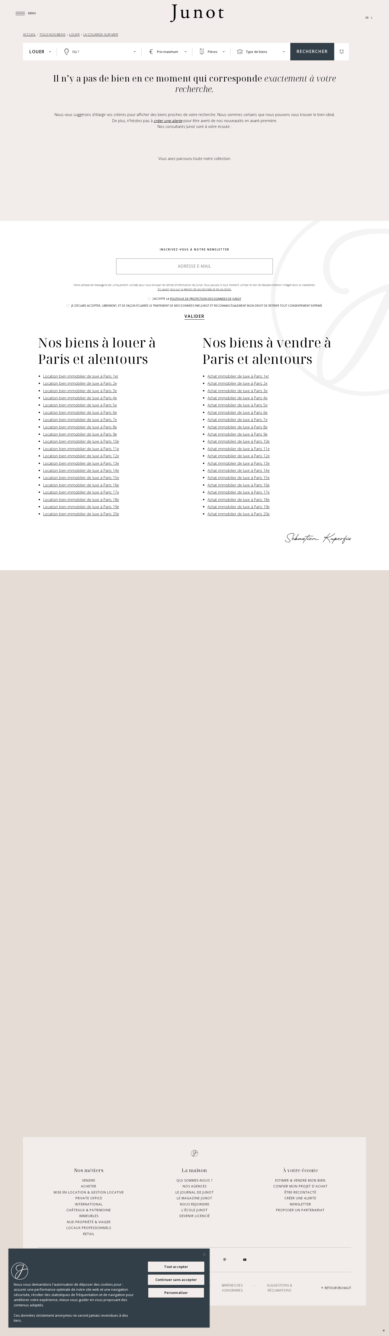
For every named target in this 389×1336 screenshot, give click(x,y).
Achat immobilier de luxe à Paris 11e (238, 448)
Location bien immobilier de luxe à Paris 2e (80, 383)
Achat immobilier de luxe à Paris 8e (237, 427)
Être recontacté (300, 1192)
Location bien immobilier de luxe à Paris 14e (81, 470)
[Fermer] (204, 1254)
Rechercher (312, 51)
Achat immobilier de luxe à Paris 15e (238, 477)
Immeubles (88, 1216)
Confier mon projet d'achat (300, 1186)
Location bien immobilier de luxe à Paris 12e (81, 455)
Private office (88, 1198)
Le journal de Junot (194, 1192)
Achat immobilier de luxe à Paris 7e (237, 419)
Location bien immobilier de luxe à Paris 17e (81, 492)
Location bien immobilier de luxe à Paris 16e (81, 485)
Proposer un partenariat (300, 1210)
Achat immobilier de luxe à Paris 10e (238, 441)
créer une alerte (168, 120)
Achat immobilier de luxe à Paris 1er (238, 376)
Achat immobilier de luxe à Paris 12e (238, 455)
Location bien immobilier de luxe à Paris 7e (80, 419)
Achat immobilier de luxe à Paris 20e (238, 513)
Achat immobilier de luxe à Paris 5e (237, 405)
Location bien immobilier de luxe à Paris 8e (80, 427)
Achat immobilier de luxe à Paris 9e (237, 434)
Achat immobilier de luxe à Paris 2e (237, 383)
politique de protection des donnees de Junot (205, 299)
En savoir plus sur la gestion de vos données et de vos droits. (195, 289)
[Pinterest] (224, 1259)
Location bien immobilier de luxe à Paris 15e (81, 477)
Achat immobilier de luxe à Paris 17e (238, 492)
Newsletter (300, 1204)
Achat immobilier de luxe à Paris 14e (238, 470)
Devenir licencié (194, 1216)
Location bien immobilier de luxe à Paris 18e (81, 499)
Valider (194, 316)
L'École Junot (195, 1210)
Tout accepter (176, 1266)
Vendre (88, 1180)
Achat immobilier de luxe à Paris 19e (238, 506)
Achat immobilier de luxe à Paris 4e (237, 397)
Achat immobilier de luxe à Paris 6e (237, 412)
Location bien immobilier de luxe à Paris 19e (81, 506)
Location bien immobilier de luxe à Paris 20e (81, 513)
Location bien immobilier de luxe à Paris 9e (80, 434)
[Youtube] (244, 1259)
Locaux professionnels (88, 1228)
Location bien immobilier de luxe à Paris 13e (81, 463)
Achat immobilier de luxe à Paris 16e (238, 485)
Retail (88, 1234)
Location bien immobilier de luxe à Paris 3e (80, 390)
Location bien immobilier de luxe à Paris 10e (81, 441)
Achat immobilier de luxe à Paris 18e (238, 499)
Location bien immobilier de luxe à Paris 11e (81, 448)
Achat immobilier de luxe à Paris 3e (237, 390)
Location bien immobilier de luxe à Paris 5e (80, 405)
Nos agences (195, 1186)
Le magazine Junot (194, 1198)
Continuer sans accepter (176, 1279)
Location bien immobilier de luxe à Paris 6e (80, 412)
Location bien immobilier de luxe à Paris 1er (80, 376)
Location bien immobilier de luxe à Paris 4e (80, 397)
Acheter (88, 1186)
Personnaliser (176, 1292)
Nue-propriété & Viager (89, 1222)
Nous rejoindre (194, 1204)
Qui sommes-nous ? (194, 1180)
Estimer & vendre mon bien (300, 1180)
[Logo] (197, 13)
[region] (109, 1288)
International (89, 1204)
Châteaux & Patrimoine (88, 1210)
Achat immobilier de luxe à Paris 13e (238, 463)
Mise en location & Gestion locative (89, 1192)
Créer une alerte (300, 1198)
